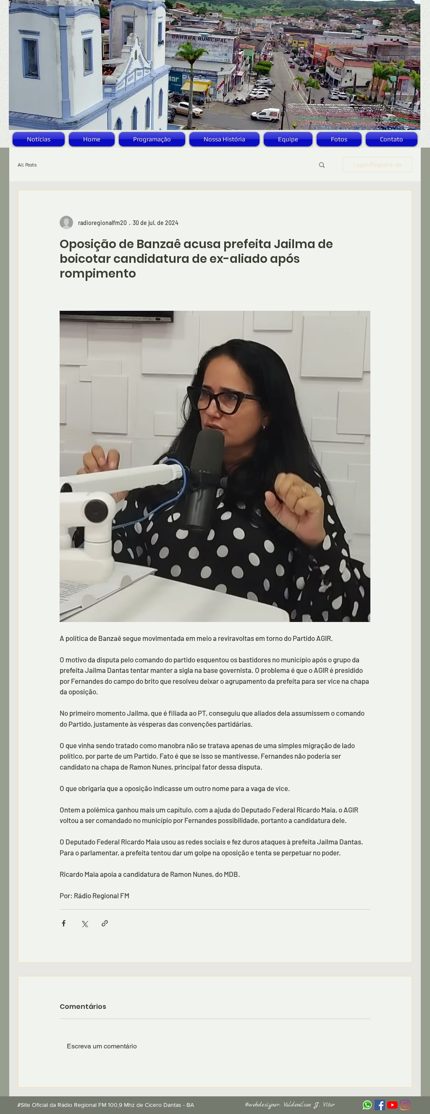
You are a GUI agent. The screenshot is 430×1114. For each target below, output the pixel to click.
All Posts (27, 164)
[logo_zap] (367, 1105)
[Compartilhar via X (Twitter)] (84, 923)
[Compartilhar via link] (105, 923)
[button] (322, 164)
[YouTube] (392, 1105)
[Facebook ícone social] (380, 1105)
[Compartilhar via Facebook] (64, 923)
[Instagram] (405, 1105)
